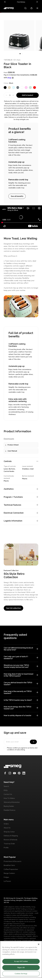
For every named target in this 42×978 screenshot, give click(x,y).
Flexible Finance (9, 810)
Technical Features (12, 505)
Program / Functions (13, 497)
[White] (22, 87)
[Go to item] (20, 54)
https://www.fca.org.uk (16, 923)
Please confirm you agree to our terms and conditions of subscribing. (22, 749)
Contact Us (8, 794)
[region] (21, 959)
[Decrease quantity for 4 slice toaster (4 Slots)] (6, 95)
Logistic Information (13, 521)
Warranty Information (12, 802)
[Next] (37, 2)
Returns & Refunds (10, 840)
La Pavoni (7, 881)
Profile (6, 847)
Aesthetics (9, 489)
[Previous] (5, 2)
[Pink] (26, 87)
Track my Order (9, 844)
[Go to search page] (25, 8)
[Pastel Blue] (13, 87)
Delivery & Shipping (11, 836)
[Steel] (17, 87)
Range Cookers (9, 873)
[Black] (5, 87)
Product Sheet (13, 445)
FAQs (6, 790)
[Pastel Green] (30, 87)
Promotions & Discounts (12, 861)
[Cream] (9, 87)
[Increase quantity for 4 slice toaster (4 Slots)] (13, 95)
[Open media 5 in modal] (19, 35)
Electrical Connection (14, 513)
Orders (6, 824)
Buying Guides (9, 806)
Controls (8, 461)
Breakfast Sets (9, 865)
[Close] (38, 944)
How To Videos (9, 798)
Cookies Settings (21, 973)
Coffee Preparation (11, 869)
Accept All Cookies (21, 961)
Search (6, 786)
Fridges (6, 877)
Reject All (21, 967)
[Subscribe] (33, 742)
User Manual (12, 451)
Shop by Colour (9, 832)
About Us (7, 828)
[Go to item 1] (22, 54)
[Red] (34, 87)
